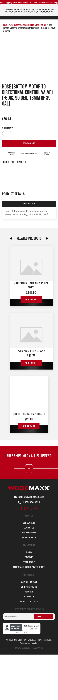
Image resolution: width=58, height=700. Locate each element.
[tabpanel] (29, 213)
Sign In (29, 552)
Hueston (34, 643)
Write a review (47, 153)
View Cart (29, 557)
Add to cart (29, 143)
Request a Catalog (29, 601)
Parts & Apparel (15, 25)
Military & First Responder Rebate (29, 567)
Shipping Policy (11, 153)
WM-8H (43, 25)
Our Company (29, 522)
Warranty (29, 596)
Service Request (29, 581)
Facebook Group (29, 537)
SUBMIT (39, 616)
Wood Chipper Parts (31, 25)
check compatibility (29, 153)
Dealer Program (29, 532)
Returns (29, 591)
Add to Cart (31, 299)
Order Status (29, 562)
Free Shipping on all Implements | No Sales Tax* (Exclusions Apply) (29, 2)
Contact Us (29, 527)
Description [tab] (29, 203)
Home (5, 25)
